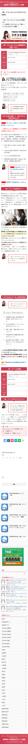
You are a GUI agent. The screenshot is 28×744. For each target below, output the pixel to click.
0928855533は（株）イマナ (17, 536)
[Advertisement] (14, 278)
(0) (11, 258)
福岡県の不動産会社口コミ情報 (14, 5)
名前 (3, 477)
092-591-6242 (11, 57)
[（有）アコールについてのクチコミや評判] (15, 440)
